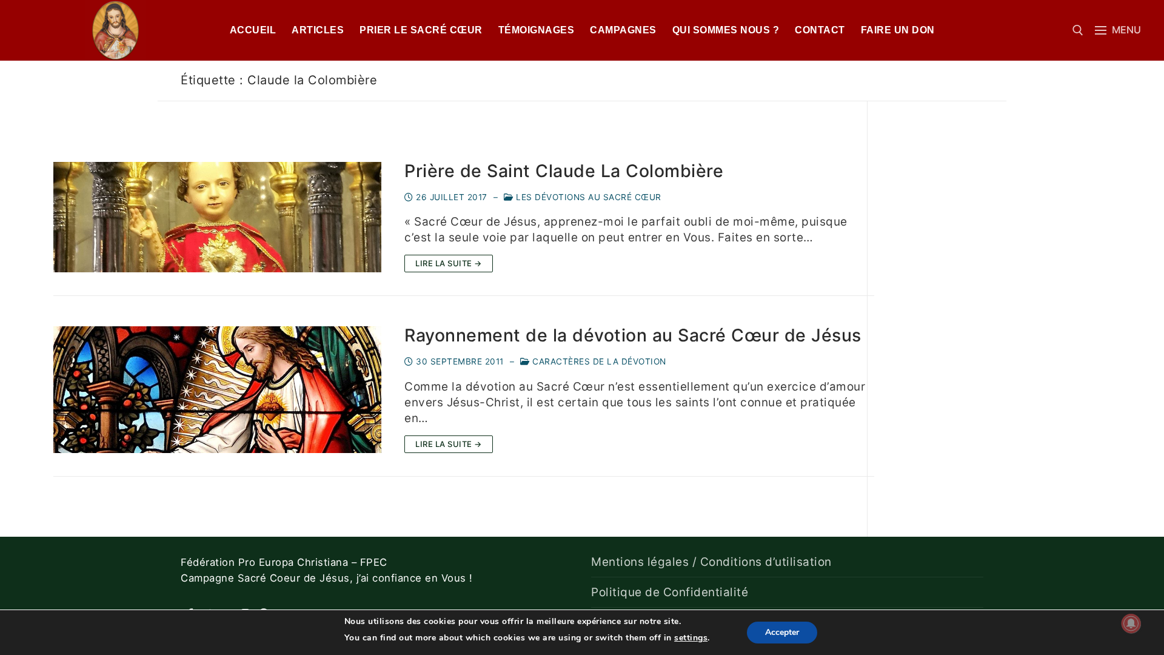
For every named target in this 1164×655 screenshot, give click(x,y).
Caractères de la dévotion (598, 361)
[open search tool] (1077, 30)
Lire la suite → (448, 263)
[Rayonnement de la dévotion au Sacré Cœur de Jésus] (217, 389)
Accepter (782, 632)
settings (690, 637)
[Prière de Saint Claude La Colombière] (217, 217)
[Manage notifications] (1131, 623)
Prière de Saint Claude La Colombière (563, 171)
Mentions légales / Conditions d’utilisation (711, 562)
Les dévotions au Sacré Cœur (587, 197)
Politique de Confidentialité (669, 592)
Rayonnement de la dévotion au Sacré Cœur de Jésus (632, 335)
